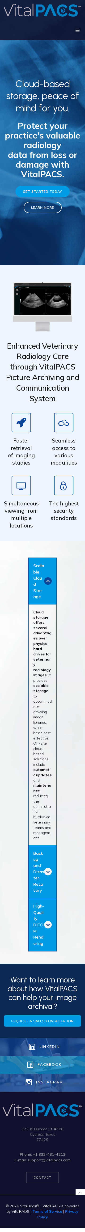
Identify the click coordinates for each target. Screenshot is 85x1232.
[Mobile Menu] (77, 30)
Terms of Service (47, 1211)
